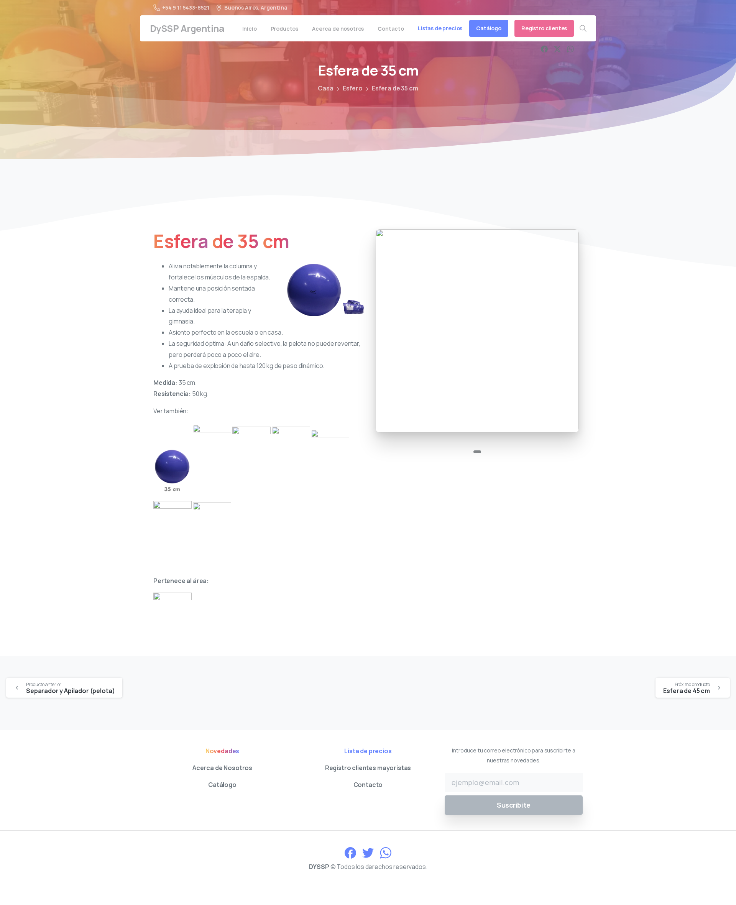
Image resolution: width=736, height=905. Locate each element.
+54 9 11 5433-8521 (185, 7)
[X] (557, 49)
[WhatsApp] (570, 49)
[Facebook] (544, 49)
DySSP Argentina (187, 28)
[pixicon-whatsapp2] (385, 852)
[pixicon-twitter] (368, 852)
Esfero (353, 88)
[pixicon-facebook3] (350, 852)
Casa (325, 88)
